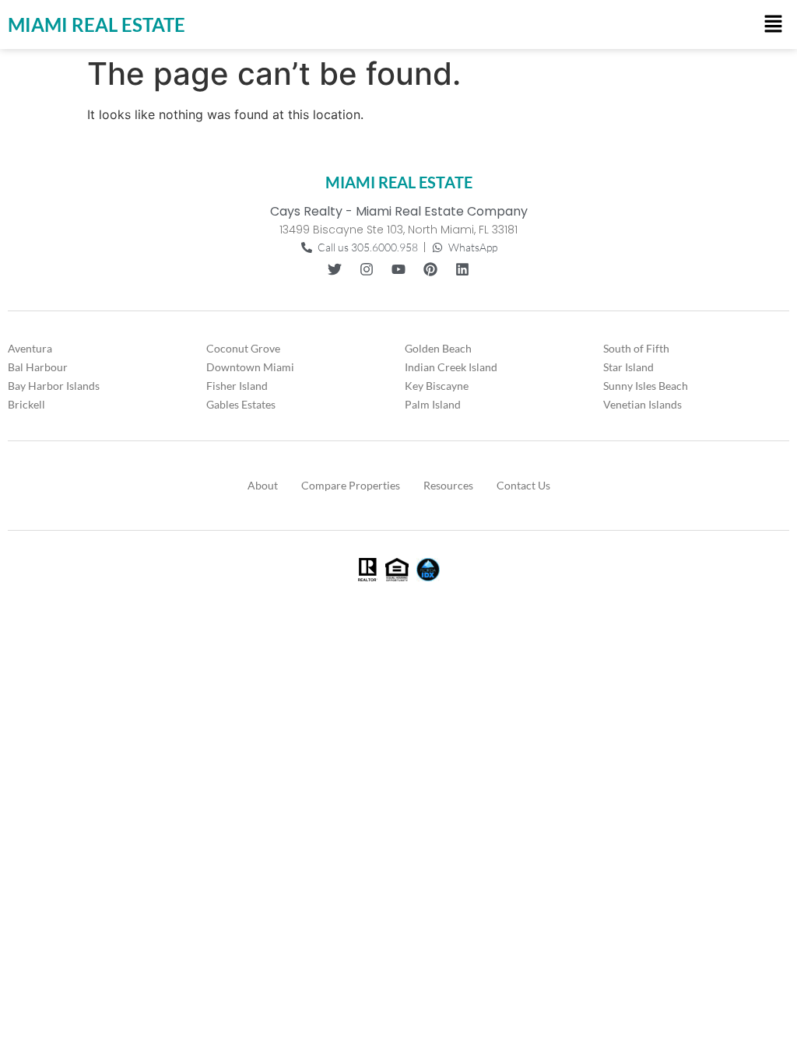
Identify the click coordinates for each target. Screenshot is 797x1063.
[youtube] (398, 269)
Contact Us (523, 485)
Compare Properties (350, 485)
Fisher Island (237, 385)
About (263, 485)
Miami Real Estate (96, 24)
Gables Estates (241, 404)
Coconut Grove (243, 348)
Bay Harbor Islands (54, 385)
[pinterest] (430, 269)
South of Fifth (636, 348)
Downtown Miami (250, 367)
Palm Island (433, 404)
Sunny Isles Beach (645, 385)
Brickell (26, 404)
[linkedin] (462, 269)
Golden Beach (438, 348)
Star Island (628, 367)
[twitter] (335, 269)
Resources (448, 485)
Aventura (30, 348)
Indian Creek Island (451, 367)
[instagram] (367, 269)
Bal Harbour (38, 367)
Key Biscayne (437, 385)
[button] (773, 24)
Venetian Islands (642, 404)
